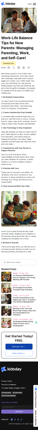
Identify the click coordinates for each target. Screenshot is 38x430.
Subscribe (19, 411)
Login (30, 4)
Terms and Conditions (9, 395)
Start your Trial (17, 347)
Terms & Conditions (8, 385)
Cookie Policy (18, 392)
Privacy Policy (6, 381)
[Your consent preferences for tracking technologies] (36, 322)
